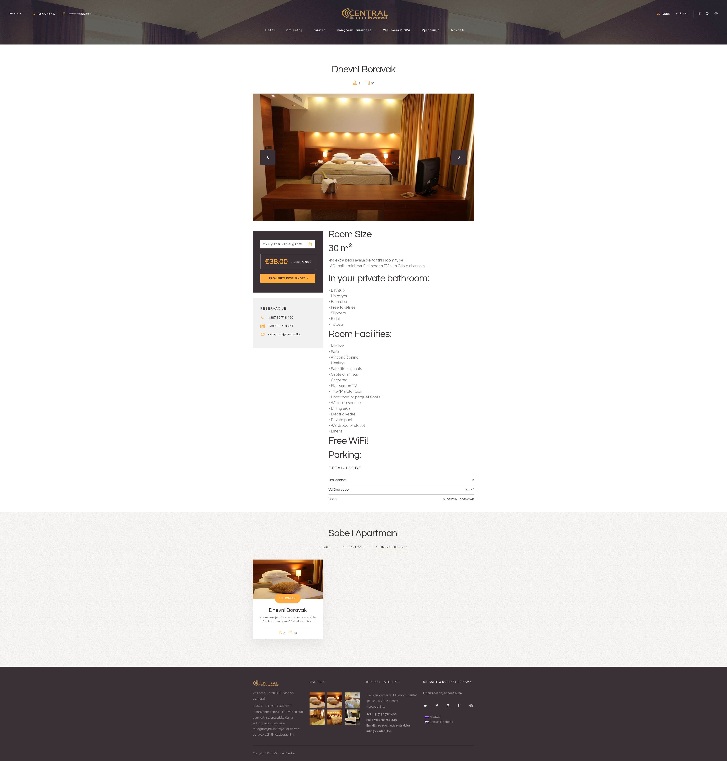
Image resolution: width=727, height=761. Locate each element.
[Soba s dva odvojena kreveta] (353, 700)
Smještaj (294, 30)
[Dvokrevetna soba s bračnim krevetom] (335, 717)
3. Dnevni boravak (458, 499)
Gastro (320, 30)
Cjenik (666, 13)
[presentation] (267, 157)
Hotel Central (286, 753)
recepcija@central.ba (284, 334)
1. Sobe (325, 547)
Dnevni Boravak (288, 610)
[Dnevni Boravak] (317, 700)
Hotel (270, 30)
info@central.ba (378, 731)
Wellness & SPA (397, 30)
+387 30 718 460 (280, 317)
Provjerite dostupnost (79, 13)
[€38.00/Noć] (288, 579)
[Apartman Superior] (353, 717)
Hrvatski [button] (14, 13)
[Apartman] (317, 717)
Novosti (458, 30)
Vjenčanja (431, 30)
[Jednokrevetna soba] (335, 700)
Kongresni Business (354, 30)
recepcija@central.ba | (393, 725)
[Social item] (699, 13)
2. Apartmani (354, 547)
